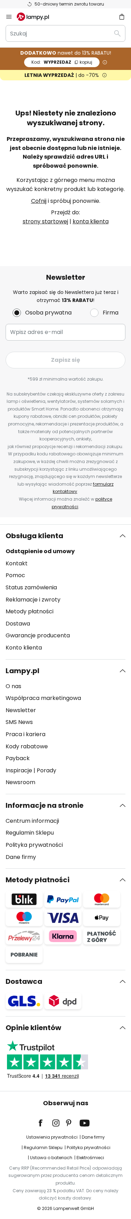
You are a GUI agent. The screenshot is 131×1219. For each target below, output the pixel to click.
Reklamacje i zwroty (33, 600)
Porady (46, 770)
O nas (13, 686)
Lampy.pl (22, 671)
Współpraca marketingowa (43, 698)
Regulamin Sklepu (30, 833)
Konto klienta (24, 648)
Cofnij (38, 201)
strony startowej (45, 221)
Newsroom (20, 782)
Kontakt (17, 563)
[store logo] (37, 16)
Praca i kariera (25, 734)
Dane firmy (21, 857)
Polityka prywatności (34, 845)
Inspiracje (19, 770)
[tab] (65, 592)
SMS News (19, 722)
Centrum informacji (32, 821)
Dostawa (18, 624)
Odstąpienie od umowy (40, 551)
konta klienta (91, 221)
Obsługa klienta (34, 536)
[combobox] (65, 33)
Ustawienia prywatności (52, 1137)
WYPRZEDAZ (61, 62)
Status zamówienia (31, 587)
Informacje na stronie (44, 805)
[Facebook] (45, 1123)
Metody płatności (29, 611)
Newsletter (21, 710)
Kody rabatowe (27, 746)
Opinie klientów (33, 1028)
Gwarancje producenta (38, 635)
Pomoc (15, 575)
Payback (18, 758)
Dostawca (24, 981)
